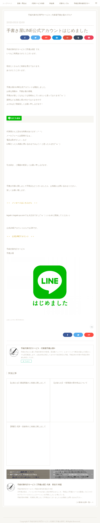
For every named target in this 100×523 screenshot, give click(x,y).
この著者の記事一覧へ (83, 502)
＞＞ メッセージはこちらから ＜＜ (22, 202)
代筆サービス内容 (38, 3)
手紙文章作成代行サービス (82, 3)
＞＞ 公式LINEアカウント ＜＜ (20, 236)
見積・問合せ (22, 3)
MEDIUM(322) (20, 320)
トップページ (7, 3)
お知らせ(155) (11, 320)
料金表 (51, 3)
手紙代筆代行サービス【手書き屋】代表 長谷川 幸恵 (39, 484)
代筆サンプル (64, 3)
